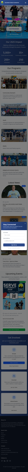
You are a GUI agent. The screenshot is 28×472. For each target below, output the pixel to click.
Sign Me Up (14, 245)
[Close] (25, 223)
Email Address (6, 238)
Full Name (5, 232)
